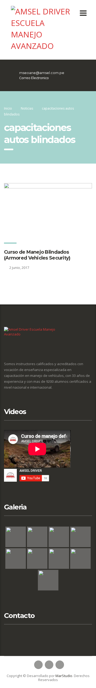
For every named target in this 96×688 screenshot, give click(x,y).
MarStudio (63, 675)
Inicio (8, 108)
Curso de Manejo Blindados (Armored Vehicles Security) (37, 255)
